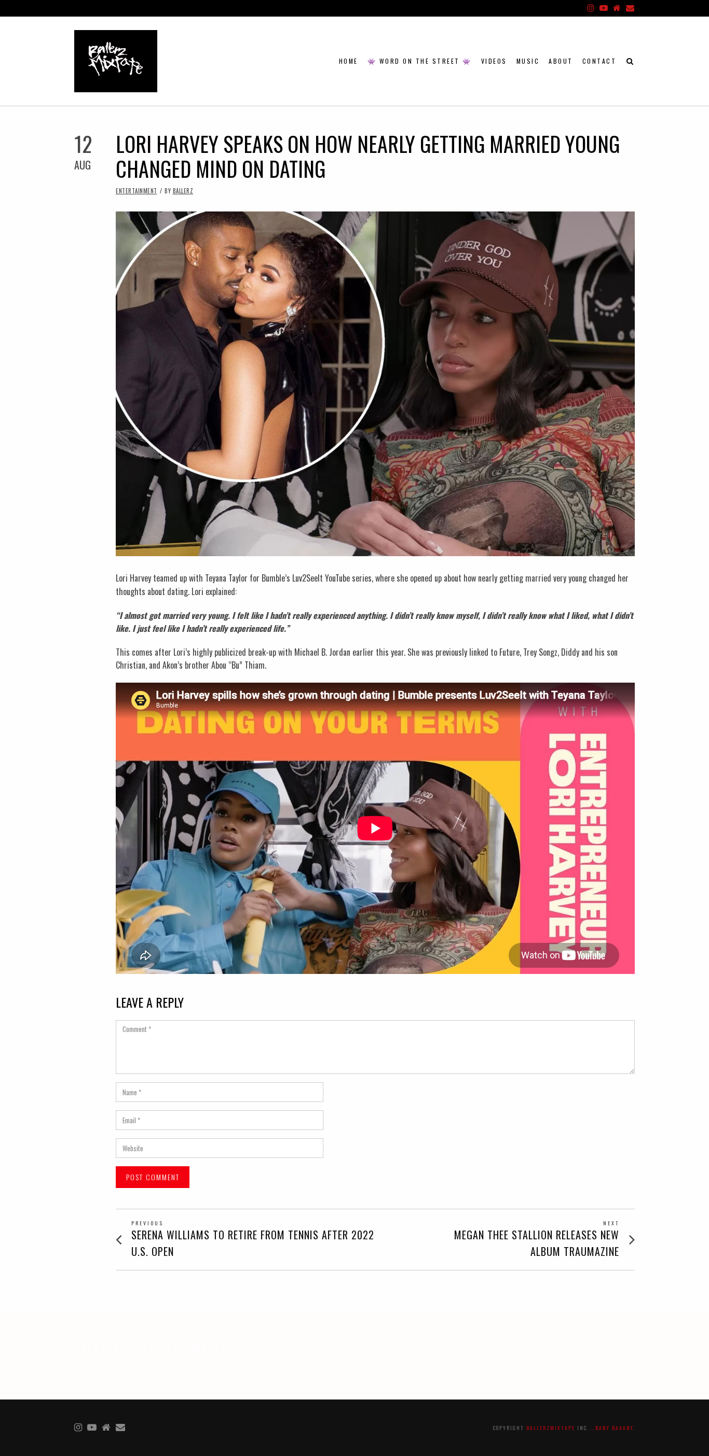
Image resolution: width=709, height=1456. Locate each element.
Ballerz (183, 191)
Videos (494, 60)
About (561, 60)
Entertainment (136, 191)
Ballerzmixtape (550, 1428)
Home (348, 60)
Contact (599, 60)
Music (528, 60)
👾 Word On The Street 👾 (419, 60)
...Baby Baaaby (612, 1428)
